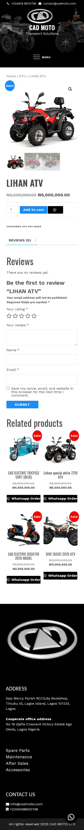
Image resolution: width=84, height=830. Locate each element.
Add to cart (33, 210)
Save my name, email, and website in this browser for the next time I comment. (42, 392)
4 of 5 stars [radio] (27, 316)
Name (12, 350)
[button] (70, 89)
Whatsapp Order (25, 498)
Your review (17, 325)
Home (11, 76)
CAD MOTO (42, 27)
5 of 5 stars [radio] (34, 316)
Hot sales (34, 226)
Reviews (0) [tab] (20, 240)
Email (12, 370)
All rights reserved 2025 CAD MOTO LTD (42, 824)
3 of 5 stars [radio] (21, 316)
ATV (22, 76)
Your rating (17, 309)
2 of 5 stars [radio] (15, 316)
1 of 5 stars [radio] (9, 316)
